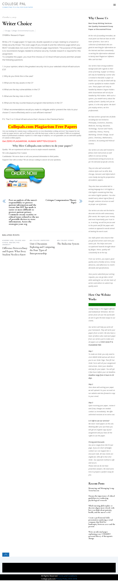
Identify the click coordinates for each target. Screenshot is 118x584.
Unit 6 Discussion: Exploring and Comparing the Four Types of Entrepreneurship (42, 248)
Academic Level (8, 240)
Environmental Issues (26, 31)
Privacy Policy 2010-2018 (66, 579)
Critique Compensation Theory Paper (61, 201)
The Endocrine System (68, 243)
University (6, 244)
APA (31, 240)
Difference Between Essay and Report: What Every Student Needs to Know (14, 251)
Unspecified (44, 240)
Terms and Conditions (67, 576)
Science (71, 240)
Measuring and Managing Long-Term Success (101, 489)
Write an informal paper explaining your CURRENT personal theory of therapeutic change (100, 535)
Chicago (7, 31)
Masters (12, 242)
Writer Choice (17, 23)
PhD (17, 242)
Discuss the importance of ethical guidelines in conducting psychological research (101, 498)
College (14, 31)
